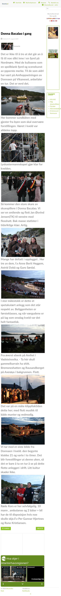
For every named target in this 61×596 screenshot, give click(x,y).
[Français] (54, 20)
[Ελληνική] (55, 18)
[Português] (54, 18)
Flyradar (52, 106)
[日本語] (49, 20)
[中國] (51, 20)
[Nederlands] (53, 20)
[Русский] (59, 18)
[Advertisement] (22, 18)
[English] (47, 18)
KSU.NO (53, 99)
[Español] (50, 18)
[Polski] (52, 18)
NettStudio (26, 591)
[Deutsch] (49, 18)
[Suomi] (57, 18)
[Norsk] (56, 20)
